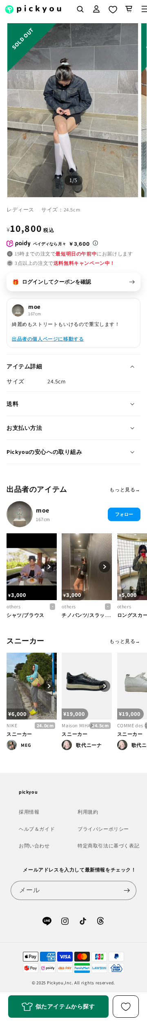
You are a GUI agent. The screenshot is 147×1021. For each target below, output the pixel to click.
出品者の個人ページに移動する (48, 339)
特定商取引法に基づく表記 (108, 846)
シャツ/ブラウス (26, 615)
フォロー (124, 514)
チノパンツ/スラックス (88, 615)
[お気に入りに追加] (126, 1006)
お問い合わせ (34, 846)
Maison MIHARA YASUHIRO (81, 725)
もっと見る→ (124, 489)
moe (42, 510)
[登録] (127, 890)
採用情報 (29, 812)
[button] (129, 9)
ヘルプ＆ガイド (37, 829)
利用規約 (88, 812)
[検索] (80, 9)
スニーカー (19, 734)
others (14, 606)
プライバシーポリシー (103, 829)
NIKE (12, 725)
